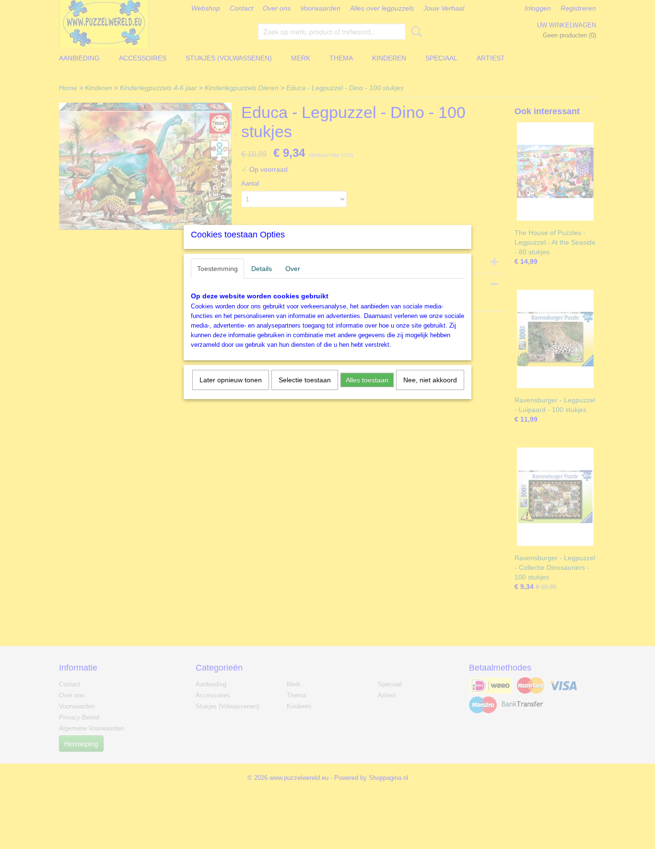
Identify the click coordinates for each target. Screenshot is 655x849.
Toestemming (217, 268)
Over (292, 268)
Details (261, 268)
